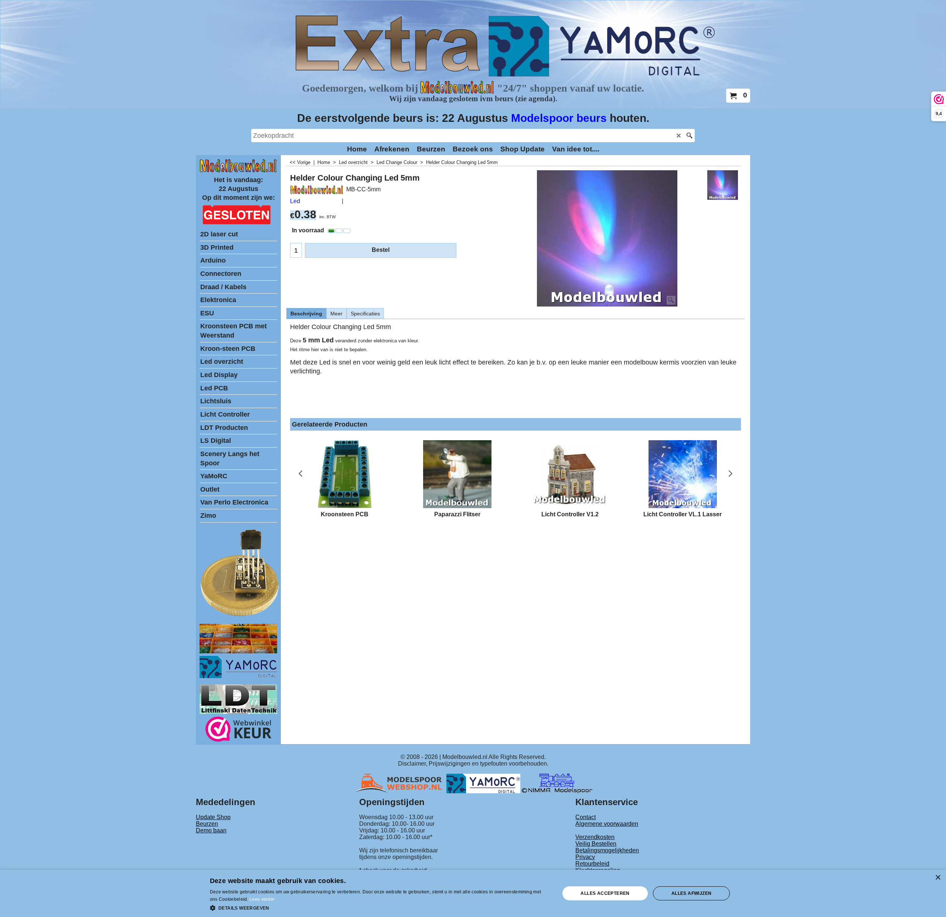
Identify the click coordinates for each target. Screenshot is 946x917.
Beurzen (207, 824)
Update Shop (213, 817)
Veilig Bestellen (595, 844)
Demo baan (211, 830)
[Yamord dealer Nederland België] (483, 783)
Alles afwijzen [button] (691, 893)
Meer (336, 313)
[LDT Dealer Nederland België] (240, 615)
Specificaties (365, 313)
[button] (380, 907)
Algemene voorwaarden (606, 824)
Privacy (585, 857)
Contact (585, 817)
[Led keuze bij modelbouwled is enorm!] (238, 651)
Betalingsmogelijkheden (607, 850)
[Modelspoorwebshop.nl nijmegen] (400, 783)
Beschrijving (306, 313)
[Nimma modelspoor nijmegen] (557, 783)
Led (295, 201)
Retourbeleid (592, 863)
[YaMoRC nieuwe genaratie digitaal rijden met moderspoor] (238, 676)
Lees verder (262, 899)
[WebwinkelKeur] (238, 730)
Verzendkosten (595, 837)
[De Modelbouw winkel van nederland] (238, 171)
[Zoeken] (689, 135)
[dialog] (473, 893)
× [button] (937, 877)
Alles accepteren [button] (605, 893)
